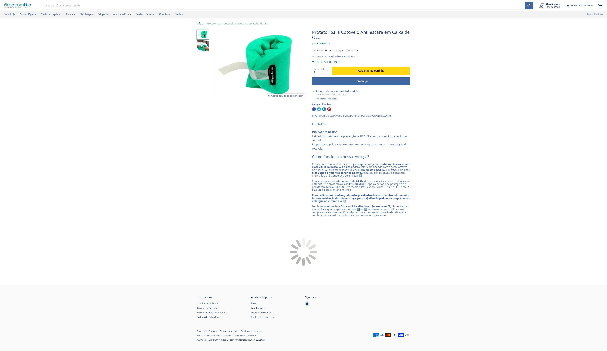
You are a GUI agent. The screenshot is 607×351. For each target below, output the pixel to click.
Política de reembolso (263, 317)
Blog (253, 303)
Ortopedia (103, 14)
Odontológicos (28, 14)
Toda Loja (9, 14)
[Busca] (529, 5)
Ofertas (179, 14)
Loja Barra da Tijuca (207, 303)
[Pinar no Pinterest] (329, 109)
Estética (70, 14)
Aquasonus (323, 43)
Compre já (361, 81)
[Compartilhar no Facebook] (314, 109)
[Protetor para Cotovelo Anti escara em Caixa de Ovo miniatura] (202, 34)
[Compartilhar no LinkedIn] (324, 109)
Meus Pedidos (595, 14)
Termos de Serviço (207, 307)
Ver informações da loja (326, 99)
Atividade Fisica (122, 14)
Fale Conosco (258, 307)
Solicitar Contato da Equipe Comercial (336, 50)
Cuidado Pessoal (145, 14)
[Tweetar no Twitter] (319, 109)
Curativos (164, 14)
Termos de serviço (261, 312)
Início (200, 23)
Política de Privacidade (209, 317)
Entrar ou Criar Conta (582, 5)
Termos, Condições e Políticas (213, 312)
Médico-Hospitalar (51, 14)
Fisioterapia (86, 14)
